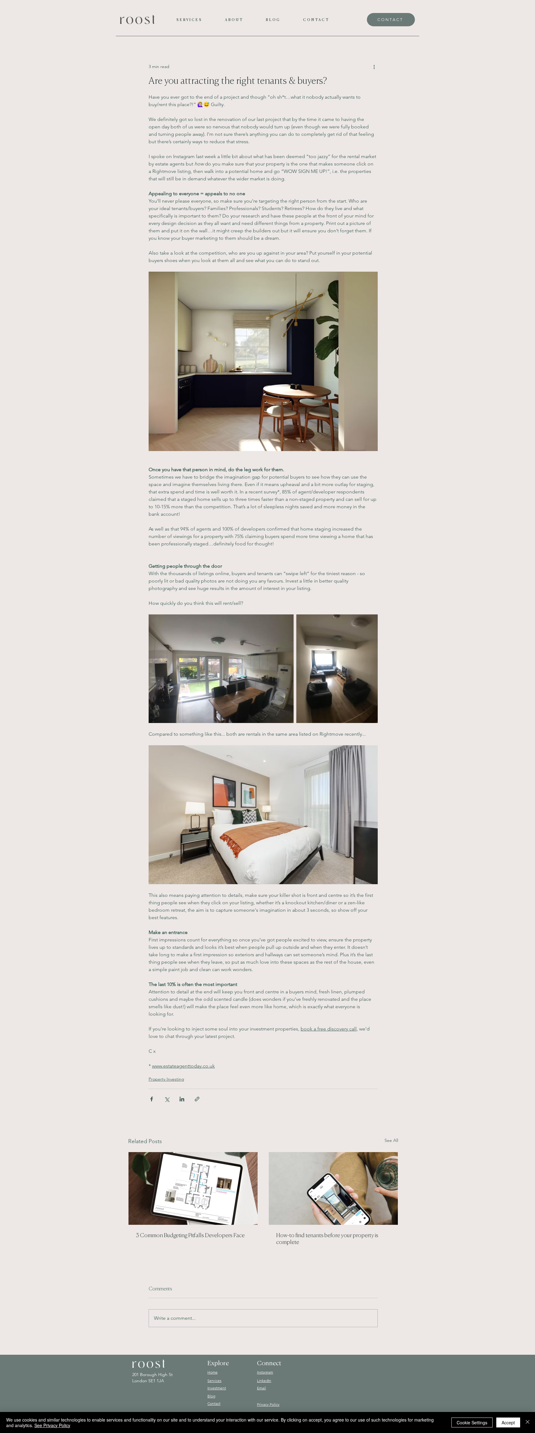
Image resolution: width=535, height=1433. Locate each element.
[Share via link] (197, 1099)
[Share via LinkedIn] (182, 1099)
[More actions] (374, 66)
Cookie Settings (472, 1422)
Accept (508, 1422)
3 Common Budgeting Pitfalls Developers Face (190, 1235)
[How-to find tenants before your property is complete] (333, 1188)
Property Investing (166, 1079)
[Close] (527, 1422)
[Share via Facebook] (151, 1099)
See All (391, 1140)
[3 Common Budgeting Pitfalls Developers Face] (193, 1188)
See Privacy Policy (52, 1425)
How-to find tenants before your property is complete (327, 1239)
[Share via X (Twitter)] (167, 1099)
